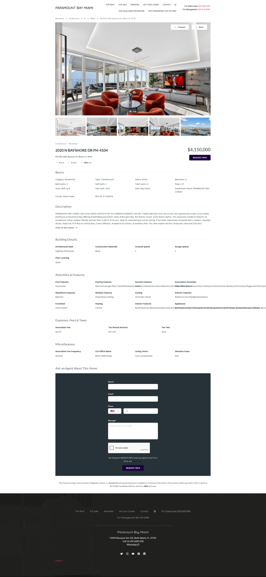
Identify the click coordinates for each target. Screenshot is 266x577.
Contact (167, 4)
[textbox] (114, 411)
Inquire (58, 560)
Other (58, 262)
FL (85, 18)
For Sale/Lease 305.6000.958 (131, 11)
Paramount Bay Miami (74, 8)
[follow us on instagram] (127, 553)
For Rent (110, 4)
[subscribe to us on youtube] (133, 553)
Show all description (64, 227)
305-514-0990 (204, 9)
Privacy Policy (137, 461)
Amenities (135, 4)
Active (145, 179)
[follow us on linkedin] (144, 553)
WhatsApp (132, 544)
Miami (92, 18)
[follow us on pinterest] (138, 553)
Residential (59, 18)
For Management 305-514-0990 (162, 11)
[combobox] (114, 411)
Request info (200, 157)
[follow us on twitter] (121, 553)
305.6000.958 (204, 6)
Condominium (74, 18)
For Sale (122, 4)
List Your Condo (151, 4)
